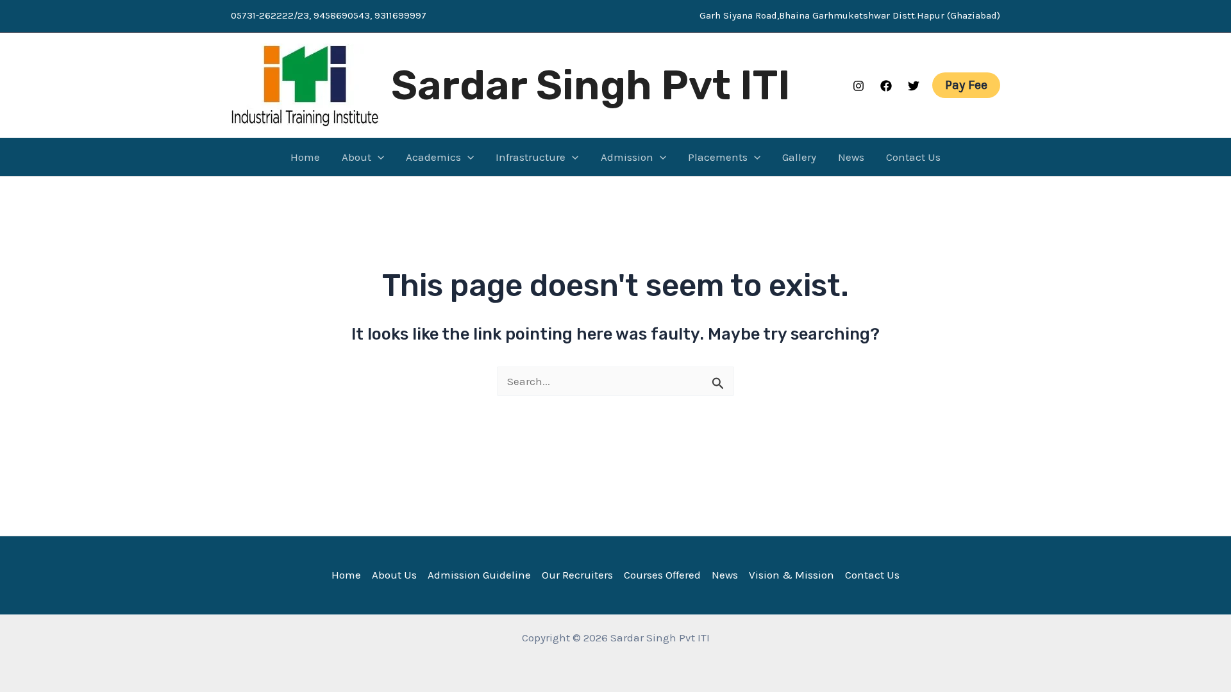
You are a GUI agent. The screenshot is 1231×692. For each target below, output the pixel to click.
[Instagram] (858, 86)
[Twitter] (913, 86)
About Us (394, 574)
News (851, 157)
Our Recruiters (577, 574)
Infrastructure (530, 157)
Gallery (799, 157)
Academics (433, 157)
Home (305, 157)
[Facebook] (886, 86)
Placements (718, 157)
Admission (627, 157)
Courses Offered (662, 574)
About (356, 157)
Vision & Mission (791, 574)
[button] (966, 85)
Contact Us (913, 157)
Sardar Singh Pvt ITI (591, 85)
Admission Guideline (479, 574)
